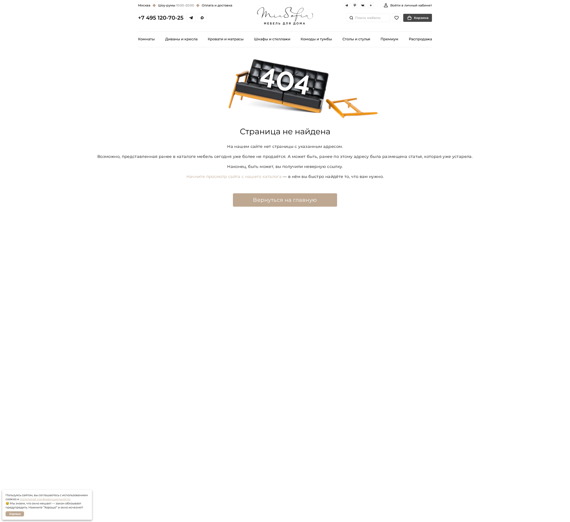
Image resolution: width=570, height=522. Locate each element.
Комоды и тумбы (316, 39)
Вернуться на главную (285, 200)
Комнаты (146, 39)
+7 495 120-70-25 (160, 17)
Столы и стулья (356, 39)
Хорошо (14, 514)
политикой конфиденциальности (45, 499)
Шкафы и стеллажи (272, 39)
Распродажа (420, 39)
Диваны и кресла (181, 39)
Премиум (389, 39)
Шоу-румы (176, 5)
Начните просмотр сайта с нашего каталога (234, 176)
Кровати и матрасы (226, 39)
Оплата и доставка (217, 5)
